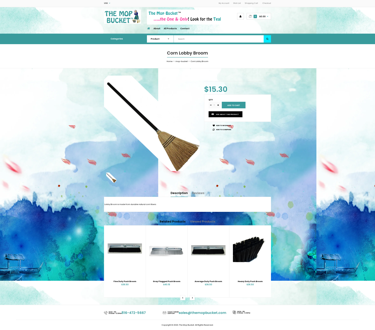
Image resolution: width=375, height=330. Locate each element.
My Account (224, 3)
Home (170, 61)
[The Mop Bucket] (122, 23)
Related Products (173, 221)
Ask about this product (227, 114)
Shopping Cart (251, 3)
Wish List (237, 3)
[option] (152, 123)
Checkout (266, 3)
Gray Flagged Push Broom (166, 281)
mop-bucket (181, 61)
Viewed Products (202, 221)
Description (179, 193)
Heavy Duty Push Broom (250, 281)
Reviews (198, 193)
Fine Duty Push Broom (125, 281)
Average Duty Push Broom (208, 281)
